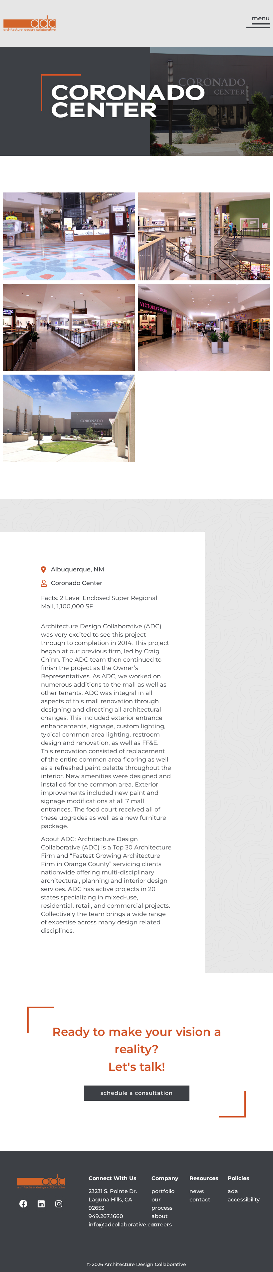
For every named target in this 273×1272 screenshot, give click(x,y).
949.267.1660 (106, 1216)
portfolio (162, 1191)
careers (161, 1224)
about (159, 1216)
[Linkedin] (41, 1204)
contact (199, 1199)
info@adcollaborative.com (124, 1224)
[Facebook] (23, 1204)
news (196, 1191)
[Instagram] (59, 1204)
